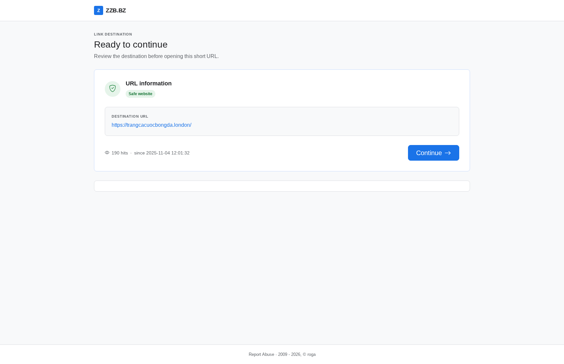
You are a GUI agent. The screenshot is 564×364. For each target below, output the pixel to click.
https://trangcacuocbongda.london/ (151, 125)
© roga (309, 354)
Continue (429, 152)
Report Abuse (261, 354)
